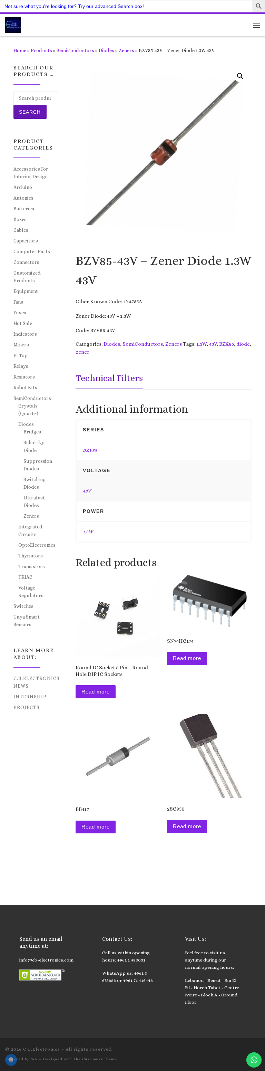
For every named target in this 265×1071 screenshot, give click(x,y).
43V (213, 344)
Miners (21, 344)
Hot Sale (22, 323)
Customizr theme (99, 1059)
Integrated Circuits (30, 530)
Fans (18, 302)
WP (34, 1059)
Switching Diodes (34, 483)
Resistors (24, 377)
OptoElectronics (37, 545)
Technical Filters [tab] (109, 378)
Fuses (19, 312)
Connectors (26, 262)
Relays (20, 366)
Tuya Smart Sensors (26, 620)
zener (82, 352)
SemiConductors (75, 50)
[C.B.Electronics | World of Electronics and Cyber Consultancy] (13, 24)
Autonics (23, 198)
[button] (240, 76)
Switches (23, 606)
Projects (26, 707)
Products (41, 50)
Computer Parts (31, 251)
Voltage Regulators (30, 591)
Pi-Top (20, 355)
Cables (20, 230)
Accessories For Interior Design (30, 172)
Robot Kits (25, 387)
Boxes (20, 219)
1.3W (201, 344)
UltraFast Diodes (34, 501)
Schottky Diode (33, 446)
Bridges (32, 431)
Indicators (25, 334)
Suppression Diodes (37, 464)
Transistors (31, 566)
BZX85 (226, 344)
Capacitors (25, 240)
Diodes (106, 50)
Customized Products (27, 276)
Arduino (22, 187)
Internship (30, 696)
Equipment (25, 291)
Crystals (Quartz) (28, 409)
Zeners (126, 50)
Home (19, 50)
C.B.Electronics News (36, 682)
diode (243, 344)
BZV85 (90, 450)
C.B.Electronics (41, 1049)
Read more (95, 692)
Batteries (23, 208)
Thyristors (30, 555)
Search (30, 112)
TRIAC (25, 577)
